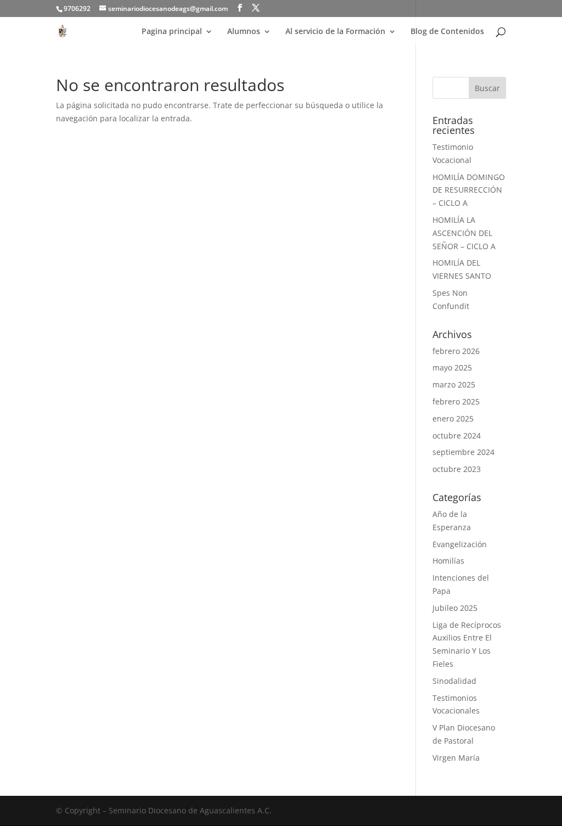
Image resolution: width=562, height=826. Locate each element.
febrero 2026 (456, 351)
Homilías (448, 560)
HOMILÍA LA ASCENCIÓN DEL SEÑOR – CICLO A (464, 233)
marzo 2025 (453, 384)
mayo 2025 (452, 367)
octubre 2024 (456, 435)
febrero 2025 (456, 401)
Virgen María (456, 757)
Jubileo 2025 (454, 608)
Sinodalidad (454, 681)
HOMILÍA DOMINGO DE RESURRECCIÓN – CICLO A (468, 190)
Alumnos (243, 31)
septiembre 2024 (463, 452)
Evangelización (459, 544)
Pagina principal (172, 31)
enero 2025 (453, 418)
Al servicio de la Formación (335, 31)
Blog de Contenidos (447, 31)
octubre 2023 (456, 469)
